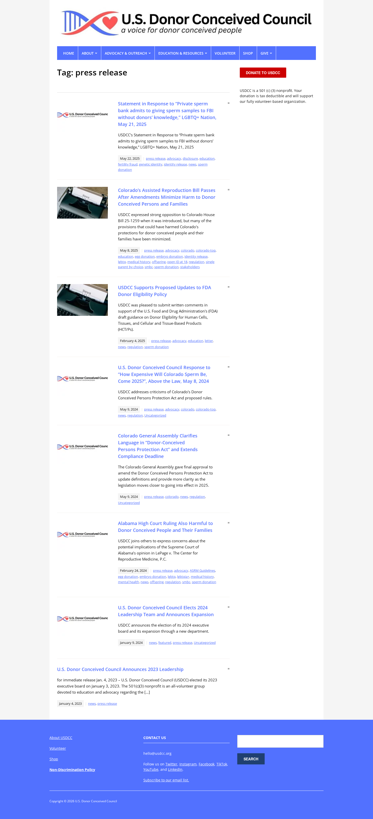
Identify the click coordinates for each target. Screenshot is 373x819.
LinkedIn (175, 769)
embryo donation (169, 256)
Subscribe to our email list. (166, 780)
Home (68, 53)
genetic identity (150, 164)
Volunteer (57, 748)
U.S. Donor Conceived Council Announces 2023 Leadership (120, 669)
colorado (187, 250)
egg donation (145, 256)
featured (164, 642)
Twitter (171, 764)
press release (155, 158)
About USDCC (60, 737)
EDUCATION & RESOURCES (181, 53)
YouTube (150, 769)
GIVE (264, 53)
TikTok (221, 764)
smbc (149, 267)
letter (209, 340)
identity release (175, 164)
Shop (53, 759)
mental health (128, 582)
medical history (138, 261)
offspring (159, 261)
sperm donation (166, 267)
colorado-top (206, 250)
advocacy (174, 158)
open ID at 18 (177, 261)
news (192, 164)
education (207, 158)
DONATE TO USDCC (263, 72)
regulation (196, 261)
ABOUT (88, 53)
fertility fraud (128, 164)
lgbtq (122, 261)
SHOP (248, 53)
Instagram (188, 764)
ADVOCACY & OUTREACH (126, 53)
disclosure (190, 158)
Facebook (206, 764)
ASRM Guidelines (202, 570)
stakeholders (190, 267)
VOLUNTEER (225, 53)
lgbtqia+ (183, 576)
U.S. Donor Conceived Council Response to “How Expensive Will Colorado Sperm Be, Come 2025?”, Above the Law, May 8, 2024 (164, 374)
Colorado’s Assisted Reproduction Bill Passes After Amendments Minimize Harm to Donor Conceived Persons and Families (166, 197)
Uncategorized (155, 415)
